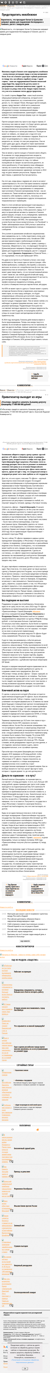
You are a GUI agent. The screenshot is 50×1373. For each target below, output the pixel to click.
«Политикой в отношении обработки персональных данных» (25, 1361)
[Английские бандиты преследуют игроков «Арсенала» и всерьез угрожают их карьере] (7, 1090)
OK (25, 1368)
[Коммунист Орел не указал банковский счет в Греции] (7, 1026)
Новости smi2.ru (6, 907)
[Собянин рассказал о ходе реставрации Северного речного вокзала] (7, 1112)
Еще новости (25, 941)
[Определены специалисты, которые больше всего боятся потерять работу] (7, 991)
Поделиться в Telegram (20, 2)
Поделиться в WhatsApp (13, 2)
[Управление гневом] (7, 1072)
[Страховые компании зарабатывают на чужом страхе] (7, 1246)
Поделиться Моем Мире (5, 2)
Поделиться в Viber (17, 2)
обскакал (36, 611)
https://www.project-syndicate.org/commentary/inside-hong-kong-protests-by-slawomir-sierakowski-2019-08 (25, 363)
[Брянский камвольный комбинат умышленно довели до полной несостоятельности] (7, 1188)
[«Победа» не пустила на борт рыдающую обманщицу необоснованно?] (7, 971)
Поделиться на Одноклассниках (9, 2)
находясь (37, 837)
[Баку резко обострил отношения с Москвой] (7, 1206)
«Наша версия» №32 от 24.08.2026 (37, 876)
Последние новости (25, 910)
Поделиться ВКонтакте (2, 2)
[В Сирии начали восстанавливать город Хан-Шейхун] (7, 1009)
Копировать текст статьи (24, 2)
